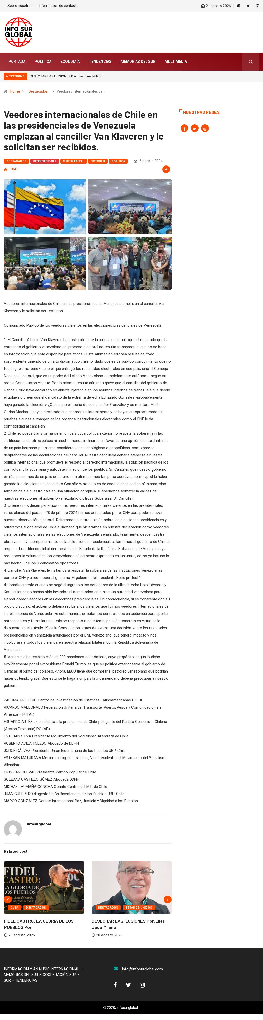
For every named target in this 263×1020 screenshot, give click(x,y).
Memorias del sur (138, 61)
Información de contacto (58, 6)
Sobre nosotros (19, 6)
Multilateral (73, 161)
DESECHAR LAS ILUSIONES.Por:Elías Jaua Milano (66, 76)
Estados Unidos (139, 907)
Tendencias (100, 61)
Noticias (98, 161)
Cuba (15, 907)
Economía (70, 61)
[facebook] (238, 6)
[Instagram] (257, 6)
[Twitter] (248, 6)
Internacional (45, 161)
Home (15, 91)
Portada (16, 61)
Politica (43, 61)
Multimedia (176, 61)
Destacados (38, 91)
